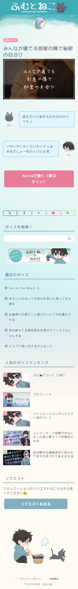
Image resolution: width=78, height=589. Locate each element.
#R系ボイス (10, 40)
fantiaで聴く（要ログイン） (39, 178)
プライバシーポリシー (30, 578)
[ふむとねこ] (39, 11)
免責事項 (54, 578)
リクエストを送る (36, 504)
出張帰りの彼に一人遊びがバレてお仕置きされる (40, 317)
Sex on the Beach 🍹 (24, 288)
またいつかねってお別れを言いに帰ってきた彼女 (40, 301)
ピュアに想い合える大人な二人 (31, 346)
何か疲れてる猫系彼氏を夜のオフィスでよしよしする (40, 333)
